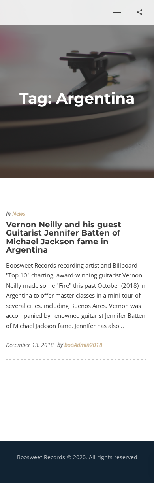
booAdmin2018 (83, 345)
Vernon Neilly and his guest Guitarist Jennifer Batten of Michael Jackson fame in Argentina (63, 237)
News (18, 213)
